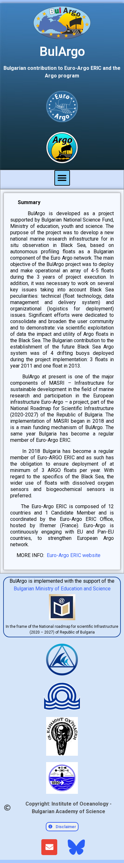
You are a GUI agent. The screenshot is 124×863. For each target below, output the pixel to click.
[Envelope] (49, 847)
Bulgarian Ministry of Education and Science (62, 589)
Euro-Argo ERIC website (73, 555)
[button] (62, 178)
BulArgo (62, 51)
